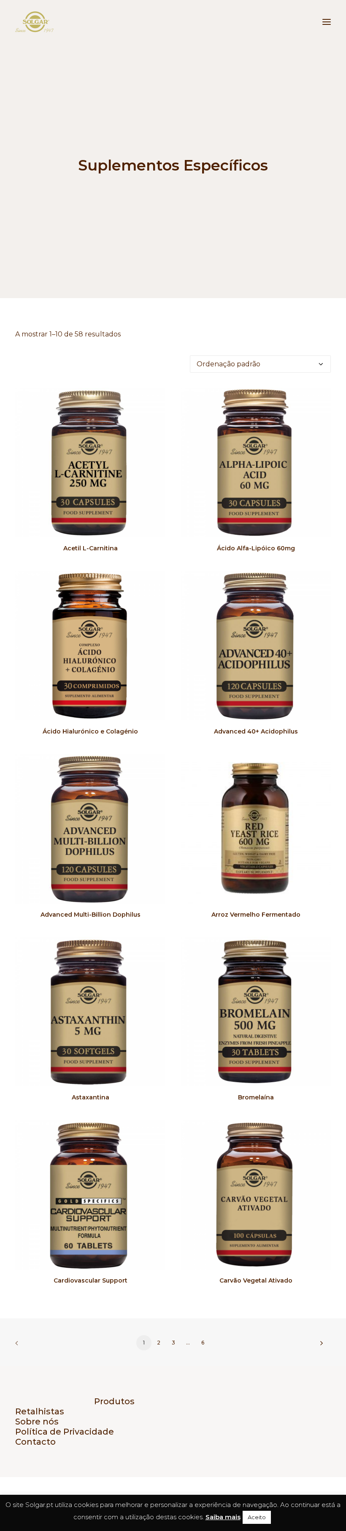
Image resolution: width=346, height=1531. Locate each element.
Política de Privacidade (64, 1432)
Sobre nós (37, 1421)
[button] (326, 22)
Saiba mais (223, 1517)
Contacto (35, 1442)
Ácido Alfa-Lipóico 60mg (256, 548)
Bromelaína (256, 1097)
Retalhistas (39, 1411)
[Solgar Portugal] (34, 21)
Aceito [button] (257, 1517)
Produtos (114, 1401)
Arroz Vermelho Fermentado (255, 914)
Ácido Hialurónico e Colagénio (90, 731)
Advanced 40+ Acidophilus (256, 731)
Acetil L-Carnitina (90, 548)
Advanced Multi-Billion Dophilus (91, 914)
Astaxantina (90, 1097)
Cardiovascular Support (90, 1280)
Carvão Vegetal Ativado (255, 1280)
